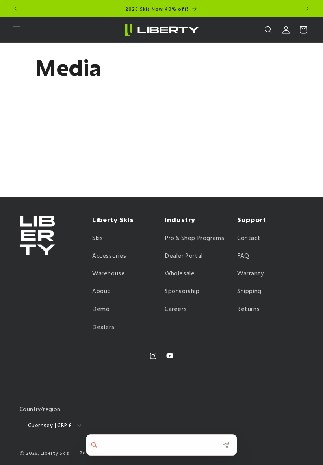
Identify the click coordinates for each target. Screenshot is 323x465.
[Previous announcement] (15, 8)
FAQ (243, 255)
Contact (248, 238)
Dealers (103, 327)
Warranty (250, 273)
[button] (16, 30)
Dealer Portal (184, 255)
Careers (176, 308)
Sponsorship (182, 291)
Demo (101, 308)
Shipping (249, 291)
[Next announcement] (307, 8)
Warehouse (108, 273)
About (101, 291)
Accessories (109, 255)
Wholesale (180, 273)
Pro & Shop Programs (194, 238)
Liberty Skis (55, 453)
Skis (97, 238)
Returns (248, 308)
